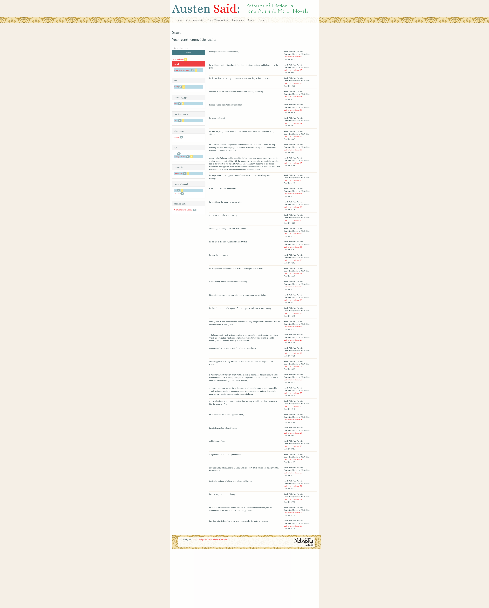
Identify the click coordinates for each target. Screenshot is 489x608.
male (176, 86)
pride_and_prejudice (182, 69)
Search (251, 19)
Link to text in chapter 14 (293, 123)
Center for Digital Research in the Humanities (210, 539)
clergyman (178, 173)
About (262, 19)
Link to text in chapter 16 (293, 180)
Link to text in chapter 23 (293, 366)
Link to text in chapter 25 (293, 406)
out (175, 153)
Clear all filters (179, 59)
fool (175, 103)
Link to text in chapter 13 (293, 56)
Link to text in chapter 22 (293, 353)
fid (175, 190)
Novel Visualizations (218, 19)
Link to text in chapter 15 (293, 150)
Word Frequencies (195, 19)
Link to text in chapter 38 (293, 499)
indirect (177, 193)
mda (175, 120)
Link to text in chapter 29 (293, 473)
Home (179, 19)
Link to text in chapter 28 (293, 446)
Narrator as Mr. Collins (183, 209)
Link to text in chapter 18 (293, 273)
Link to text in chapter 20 (293, 340)
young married (180, 156)
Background (238, 19)
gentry (176, 137)
